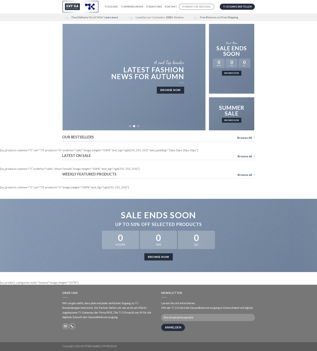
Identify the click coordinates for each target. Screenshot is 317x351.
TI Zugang (111, 6)
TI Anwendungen (132, 6)
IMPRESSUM (109, 346)
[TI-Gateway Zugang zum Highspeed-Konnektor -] (80, 7)
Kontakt (171, 6)
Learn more (111, 17)
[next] (198, 77)
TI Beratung (154, 6)
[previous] (70, 77)
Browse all (245, 156)
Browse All (244, 137)
